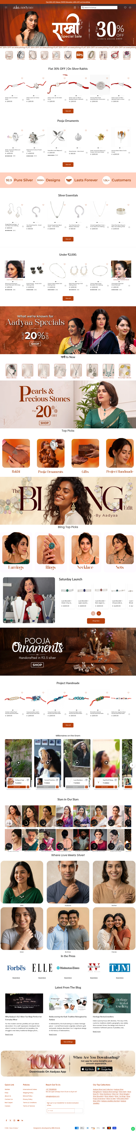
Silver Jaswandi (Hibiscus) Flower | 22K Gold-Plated (97, 151)
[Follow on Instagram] (14, 1120)
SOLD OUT (46, 787)
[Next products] (99, 613)
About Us (8, 1096)
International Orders (30, 1089)
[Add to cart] (22, 99)
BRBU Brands (56, 1128)
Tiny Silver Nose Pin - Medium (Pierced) (74, 225)
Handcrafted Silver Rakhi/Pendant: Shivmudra (97, 98)
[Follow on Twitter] (10, 1120)
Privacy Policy (27, 1099)
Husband (68, 906)
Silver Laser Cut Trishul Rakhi (32, 98)
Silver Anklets (109, 1096)
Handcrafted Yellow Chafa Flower (119, 151)
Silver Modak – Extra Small (76, 151)
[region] (68, 330)
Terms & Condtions (30, 1103)
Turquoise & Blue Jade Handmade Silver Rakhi (54, 712)
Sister (22, 952)
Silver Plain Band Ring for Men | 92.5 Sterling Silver (118, 225)
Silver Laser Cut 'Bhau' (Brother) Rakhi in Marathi (76, 98)
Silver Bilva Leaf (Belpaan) (55, 150)
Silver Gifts (96, 1101)
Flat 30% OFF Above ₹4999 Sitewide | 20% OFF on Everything (68, 2)
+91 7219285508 (51, 1089)
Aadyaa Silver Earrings (110, 1092)
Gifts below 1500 (122, 1099)
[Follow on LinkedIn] (22, 1120)
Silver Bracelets (98, 1096)
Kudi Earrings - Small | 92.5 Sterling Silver (34, 284)
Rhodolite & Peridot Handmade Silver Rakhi (96, 712)
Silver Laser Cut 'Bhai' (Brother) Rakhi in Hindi (118, 98)
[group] (68, 26)
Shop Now (96, 621)
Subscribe (78, 1111)
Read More (16, 978)
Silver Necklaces (105, 1094)
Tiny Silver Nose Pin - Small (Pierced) (33, 225)
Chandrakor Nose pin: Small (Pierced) (118, 284)
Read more (9, 1034)
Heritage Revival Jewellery (103, 1017)
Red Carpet (9, 1103)
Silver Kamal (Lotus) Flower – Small (34, 150)
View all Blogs (68, 1042)
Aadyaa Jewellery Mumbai (110, 1101)
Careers (7, 1106)
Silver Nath (122, 1092)
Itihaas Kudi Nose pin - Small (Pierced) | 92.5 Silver (12, 284)
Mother (114, 906)
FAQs (6, 1093)
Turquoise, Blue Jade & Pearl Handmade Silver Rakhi (32, 712)
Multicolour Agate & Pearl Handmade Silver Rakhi (119, 712)
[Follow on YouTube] (18, 1120)
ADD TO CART (16, 787)
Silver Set (115, 1094)
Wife (21, 906)
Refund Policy (27, 1096)
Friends (114, 952)
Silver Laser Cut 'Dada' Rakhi (11, 98)
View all (68, 111)
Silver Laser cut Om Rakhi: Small (55, 98)
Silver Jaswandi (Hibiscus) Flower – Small (12, 150)
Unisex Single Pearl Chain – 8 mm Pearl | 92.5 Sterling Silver (98, 225)
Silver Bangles (124, 1094)
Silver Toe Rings (120, 1096)
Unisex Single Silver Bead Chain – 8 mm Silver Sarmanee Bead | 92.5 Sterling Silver (55, 225)
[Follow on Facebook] (6, 1120)
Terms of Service (29, 1106)
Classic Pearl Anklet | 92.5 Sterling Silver (55, 284)
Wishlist (7, 1089)
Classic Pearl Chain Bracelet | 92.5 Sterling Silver (96, 284)
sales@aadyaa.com (53, 1096)
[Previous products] (93, 613)
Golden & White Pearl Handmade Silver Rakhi (11, 712)
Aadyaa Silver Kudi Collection (103, 1089)
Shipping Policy (28, 1093)
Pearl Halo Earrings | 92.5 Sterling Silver (76, 284)
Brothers (68, 952)
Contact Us (9, 1099)
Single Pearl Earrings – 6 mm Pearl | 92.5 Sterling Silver (12, 225)
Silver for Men (111, 1099)
